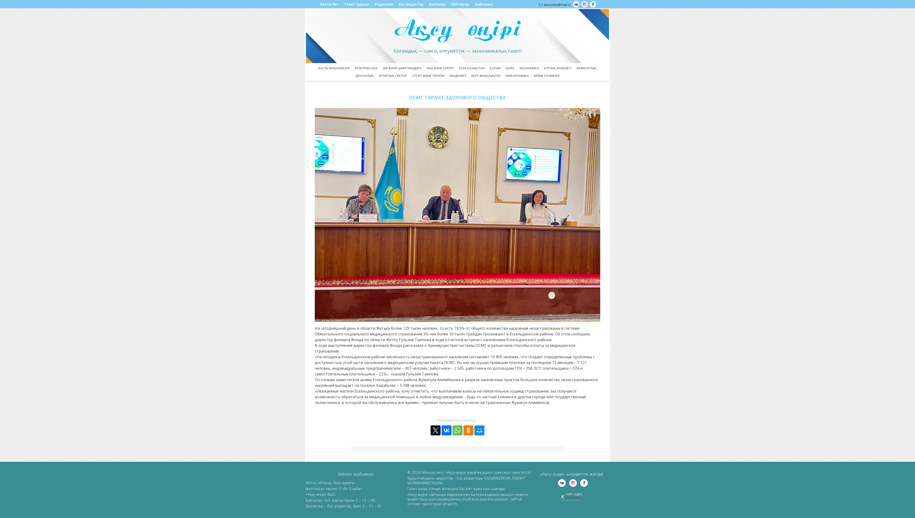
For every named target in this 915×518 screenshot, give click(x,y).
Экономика (529, 68)
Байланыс (484, 4)
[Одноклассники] (468, 430)
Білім (510, 68)
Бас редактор (411, 4)
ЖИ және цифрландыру (402, 68)
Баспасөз (437, 4)
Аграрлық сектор (393, 76)
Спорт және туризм (428, 76)
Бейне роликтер (547, 76)
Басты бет (329, 4)
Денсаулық (364, 76)
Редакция (384, 4)
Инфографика (517, 76)
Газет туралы (357, 4)
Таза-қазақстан (472, 68)
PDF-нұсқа (460, 4)
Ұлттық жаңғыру (557, 68)
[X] (436, 430)
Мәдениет (458, 76)
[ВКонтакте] (447, 430)
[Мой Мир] (479, 430)
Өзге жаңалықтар (485, 76)
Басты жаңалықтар (334, 68)
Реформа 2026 (366, 68)
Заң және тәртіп (440, 68)
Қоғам (495, 68)
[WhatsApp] (457, 430)
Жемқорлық (586, 68)
